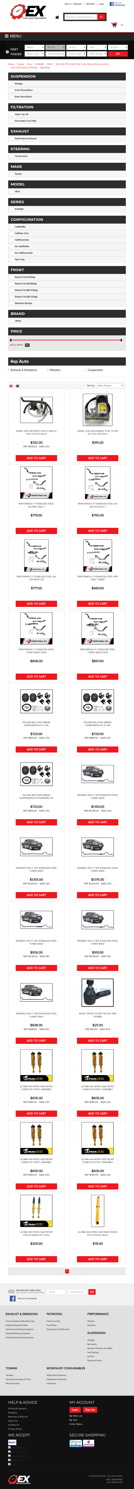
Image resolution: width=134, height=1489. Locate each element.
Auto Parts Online (115, 1476)
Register (78, 4)
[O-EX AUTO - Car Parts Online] (19, 1479)
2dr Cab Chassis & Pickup (24, 67)
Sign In (68, 4)
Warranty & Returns (18, 1416)
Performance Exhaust (25, 138)
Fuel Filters (52, 1325)
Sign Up (90, 1409)
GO (118, 53)
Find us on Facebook (27, 1298)
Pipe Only (20, 259)
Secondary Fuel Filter (25, 121)
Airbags (19, 83)
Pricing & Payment (17, 1408)
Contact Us (13, 1425)
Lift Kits (90, 1356)
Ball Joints (92, 1344)
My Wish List (75, 1416)
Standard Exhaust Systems (18, 1333)
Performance (98, 1314)
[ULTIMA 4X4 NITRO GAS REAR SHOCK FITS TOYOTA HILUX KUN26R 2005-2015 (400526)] (97, 1211)
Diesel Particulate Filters (17, 1325)
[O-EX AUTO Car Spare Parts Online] (57, 17)
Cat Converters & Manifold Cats (20, 1321)
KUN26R (39, 64)
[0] (121, 25)
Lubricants (51, 1383)
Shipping (12, 1412)
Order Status (75, 1424)
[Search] (101, 17)
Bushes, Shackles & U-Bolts (99, 1348)
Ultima (18, 321)
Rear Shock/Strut (23, 96)
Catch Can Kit (21, 114)
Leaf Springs (93, 1352)
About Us (13, 1421)
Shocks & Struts (94, 1360)
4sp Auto (45, 67)
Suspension (95, 370)
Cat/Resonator (22, 240)
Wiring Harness (12, 1383)
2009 (49, 64)
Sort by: (91, 385)
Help (101, 4)
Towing (11, 1368)
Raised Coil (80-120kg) (26, 296)
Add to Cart (36, 458)
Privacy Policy (15, 1429)
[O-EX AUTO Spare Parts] (28, 12)
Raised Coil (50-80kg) (25, 283)
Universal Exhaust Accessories (19, 1337)
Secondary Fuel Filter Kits (58, 1329)
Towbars (9, 1375)
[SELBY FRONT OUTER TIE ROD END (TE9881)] (97, 992)
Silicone (91, 1321)
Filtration (55, 370)
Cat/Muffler (20, 227)
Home (11, 64)
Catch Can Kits (53, 1321)
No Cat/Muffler (22, 246)
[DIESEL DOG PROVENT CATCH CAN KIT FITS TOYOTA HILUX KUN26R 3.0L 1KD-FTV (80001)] (36, 410)
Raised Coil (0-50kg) (25, 277)
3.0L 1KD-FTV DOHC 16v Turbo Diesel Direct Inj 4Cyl (82, 64)
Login (75, 1409)
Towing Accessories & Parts (18, 1379)
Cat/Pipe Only (22, 233)
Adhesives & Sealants (56, 1375)
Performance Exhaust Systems (20, 1329)
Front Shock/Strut (24, 90)
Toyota (20, 64)
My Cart (73, 1420)
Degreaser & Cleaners (57, 1379)
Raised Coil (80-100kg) (26, 290)
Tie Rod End (21, 156)
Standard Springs (23, 303)
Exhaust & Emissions (24, 370)
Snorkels (91, 1325)
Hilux (29, 64)
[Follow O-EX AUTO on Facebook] (117, 4)
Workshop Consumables (66, 1368)
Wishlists (90, 4)
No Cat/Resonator (24, 253)
